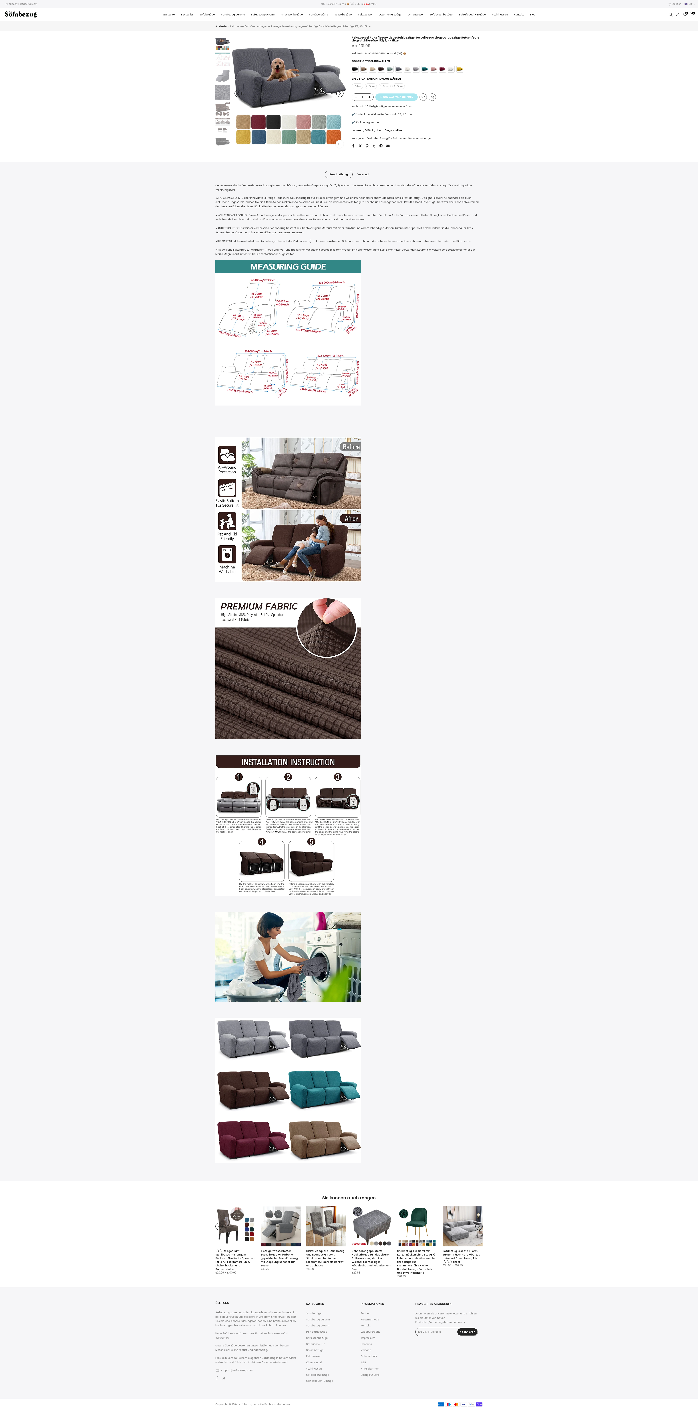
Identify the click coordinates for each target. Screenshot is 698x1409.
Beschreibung (339, 174)
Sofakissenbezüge (441, 14)
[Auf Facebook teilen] (353, 145)
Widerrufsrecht (370, 1332)
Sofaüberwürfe (318, 14)
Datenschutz (369, 1356)
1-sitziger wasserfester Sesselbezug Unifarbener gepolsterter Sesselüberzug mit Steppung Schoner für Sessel (279, 1258)
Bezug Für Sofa (370, 1375)
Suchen (365, 1313)
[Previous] (238, 93)
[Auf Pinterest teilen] (367, 145)
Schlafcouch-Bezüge (472, 14)
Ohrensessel (415, 14)
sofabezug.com (249, 1404)
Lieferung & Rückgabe (366, 130)
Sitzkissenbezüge (292, 14)
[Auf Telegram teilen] (381, 145)
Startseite (169, 14)
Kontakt (519, 14)
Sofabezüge (207, 14)
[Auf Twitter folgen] (224, 1378)
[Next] (340, 93)
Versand (363, 174)
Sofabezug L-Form (233, 14)
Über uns (366, 1344)
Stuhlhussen (500, 14)
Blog (532, 14)
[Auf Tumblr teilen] (374, 145)
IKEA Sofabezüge (316, 1332)
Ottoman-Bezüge (390, 14)
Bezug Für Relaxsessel (393, 138)
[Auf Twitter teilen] (360, 145)
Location (676, 3)
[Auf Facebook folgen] (217, 1378)
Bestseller (187, 14)
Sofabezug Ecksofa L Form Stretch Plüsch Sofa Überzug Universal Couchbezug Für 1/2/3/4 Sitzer (461, 1256)
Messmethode (370, 1319)
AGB (363, 1362)
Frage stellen (393, 130)
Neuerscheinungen (420, 138)
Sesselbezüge (343, 14)
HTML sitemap (370, 1368)
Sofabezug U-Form (263, 14)
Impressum (368, 1338)
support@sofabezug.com (23, 3)
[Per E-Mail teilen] (388, 145)
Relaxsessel (365, 14)
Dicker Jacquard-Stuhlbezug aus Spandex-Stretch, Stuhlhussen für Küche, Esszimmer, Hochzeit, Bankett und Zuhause (325, 1258)
